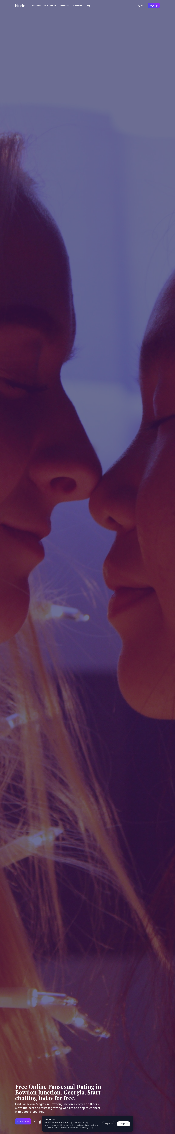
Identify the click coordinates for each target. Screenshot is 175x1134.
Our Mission (50, 5)
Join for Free (23, 1121)
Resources (64, 5)
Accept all (124, 1124)
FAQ (88, 5)
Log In (140, 5)
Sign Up (154, 5)
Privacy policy (87, 1128)
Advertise (77, 5)
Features (36, 5)
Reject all (108, 1124)
